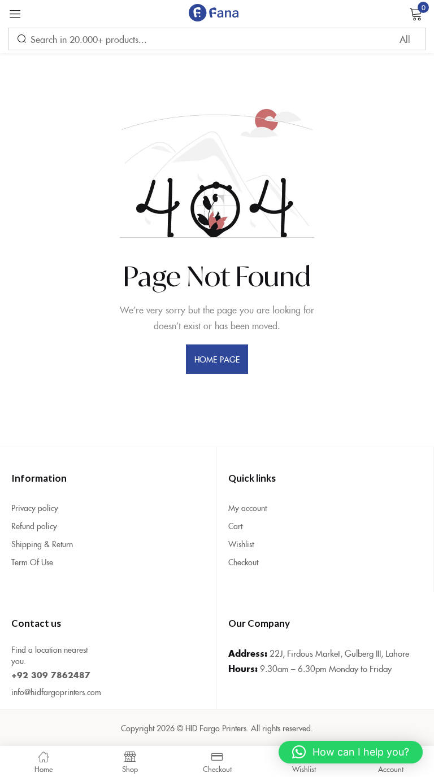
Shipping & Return (42, 543)
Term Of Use (32, 562)
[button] (351, 752)
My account (247, 507)
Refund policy (34, 525)
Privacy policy (34, 507)
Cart (235, 525)
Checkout (243, 562)
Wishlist (241, 543)
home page (217, 359)
